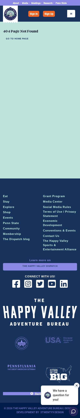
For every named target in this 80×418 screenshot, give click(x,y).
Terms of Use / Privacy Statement (59, 213)
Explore (8, 207)
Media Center (53, 201)
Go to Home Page (17, 39)
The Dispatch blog (16, 239)
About (16, 3)
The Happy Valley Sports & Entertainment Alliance (59, 245)
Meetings (36, 3)
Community (11, 228)
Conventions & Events (59, 230)
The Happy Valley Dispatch (40, 266)
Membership (12, 233)
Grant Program (54, 196)
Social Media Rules (57, 207)
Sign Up (48, 13)
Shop (7, 212)
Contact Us (51, 235)
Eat (5, 196)
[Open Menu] (71, 13)
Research (48, 3)
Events (8, 217)
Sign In (34, 13)
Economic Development (52, 223)
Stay (6, 201)
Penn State (61, 3)
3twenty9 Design (52, 412)
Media (25, 3)
